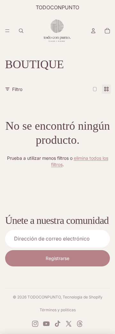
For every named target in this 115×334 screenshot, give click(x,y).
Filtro (17, 89)
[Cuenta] (93, 31)
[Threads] (80, 324)
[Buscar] (21, 31)
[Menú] (7, 30)
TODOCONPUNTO (44, 297)
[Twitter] (69, 324)
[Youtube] (46, 324)
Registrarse (57, 258)
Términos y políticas (58, 309)
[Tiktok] (57, 324)
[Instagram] (35, 324)
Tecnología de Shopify (83, 297)
